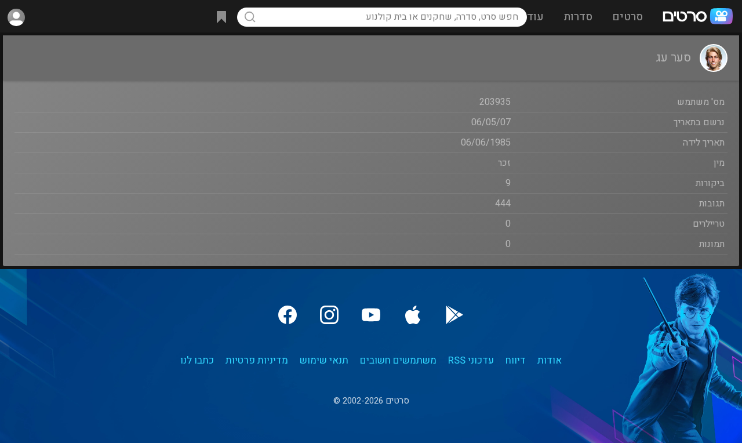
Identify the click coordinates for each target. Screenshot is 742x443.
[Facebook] (287, 315)
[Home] (697, 17)
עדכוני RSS (471, 360)
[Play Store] (454, 315)
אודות (549, 360)
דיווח (515, 360)
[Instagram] (329, 315)
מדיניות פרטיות (256, 360)
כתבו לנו (197, 360)
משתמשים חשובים (398, 360)
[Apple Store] (413, 315)
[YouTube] (371, 315)
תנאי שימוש (324, 360)
